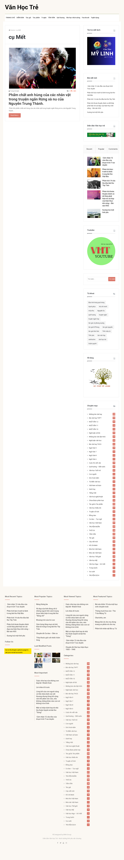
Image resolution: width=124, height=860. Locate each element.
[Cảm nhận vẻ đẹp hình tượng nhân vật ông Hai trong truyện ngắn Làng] (38, 655)
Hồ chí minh (103, 306)
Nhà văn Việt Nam (95, 553)
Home (12, 30)
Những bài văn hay (95, 414)
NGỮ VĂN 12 (93, 422)
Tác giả (28, 17)
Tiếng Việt (92, 493)
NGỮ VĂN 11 (93, 425)
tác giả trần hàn (94, 331)
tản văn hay (101, 335)
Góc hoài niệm (94, 478)
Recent (89, 149)
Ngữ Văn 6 (93, 459)
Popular (101, 149)
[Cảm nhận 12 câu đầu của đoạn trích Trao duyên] (94, 161)
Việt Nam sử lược (95, 485)
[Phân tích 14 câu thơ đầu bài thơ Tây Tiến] (94, 184)
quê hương (92, 315)
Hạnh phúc (92, 306)
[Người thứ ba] (47, 655)
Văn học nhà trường (73, 17)
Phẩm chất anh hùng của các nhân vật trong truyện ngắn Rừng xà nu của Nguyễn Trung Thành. (40, 99)
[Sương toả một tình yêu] (94, 213)
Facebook (85, 17)
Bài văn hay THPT (95, 418)
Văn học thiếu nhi (95, 508)
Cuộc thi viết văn (95, 463)
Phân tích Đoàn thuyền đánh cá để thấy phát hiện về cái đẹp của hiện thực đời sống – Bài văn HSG (100, 105)
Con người (92, 474)
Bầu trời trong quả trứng (96, 302)
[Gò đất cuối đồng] (56, 660)
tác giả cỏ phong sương (96, 323)
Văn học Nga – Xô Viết (97, 564)
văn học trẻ (102, 339)
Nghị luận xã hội (94, 433)
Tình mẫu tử (106, 331)
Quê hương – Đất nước (97, 467)
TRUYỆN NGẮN (94, 527)
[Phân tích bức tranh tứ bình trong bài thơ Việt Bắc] (94, 172)
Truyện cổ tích (94, 512)
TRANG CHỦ (10, 17)
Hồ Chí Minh (93, 545)
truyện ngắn (103, 315)
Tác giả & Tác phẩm (96, 504)
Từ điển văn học (94, 482)
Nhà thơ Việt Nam (95, 549)
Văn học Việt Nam (95, 523)
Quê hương (61, 17)
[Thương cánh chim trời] (38, 666)
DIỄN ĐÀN (20, 17)
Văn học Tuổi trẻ (95, 470)
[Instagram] (66, 843)
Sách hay (92, 489)
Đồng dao (92, 515)
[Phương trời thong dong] (56, 655)
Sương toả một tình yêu (95, 112)
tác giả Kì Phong (94, 327)
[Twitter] (60, 843)
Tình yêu (91, 335)
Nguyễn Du (101, 311)
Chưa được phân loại (96, 500)
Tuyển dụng (95, 17)
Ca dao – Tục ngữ (95, 519)
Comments (113, 149)
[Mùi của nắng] (47, 660)
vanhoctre (92, 339)
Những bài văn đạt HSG (97, 437)
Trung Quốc (93, 568)
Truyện (43, 17)
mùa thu (91, 311)
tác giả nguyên (108, 327)
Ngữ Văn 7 (93, 452)
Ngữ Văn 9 (93, 448)
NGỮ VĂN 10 (93, 429)
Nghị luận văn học (95, 440)
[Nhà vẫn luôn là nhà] (38, 660)
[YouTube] (63, 843)
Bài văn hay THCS (95, 444)
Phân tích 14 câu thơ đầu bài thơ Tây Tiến (101, 99)
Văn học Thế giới (95, 557)
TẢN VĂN (51, 17)
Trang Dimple (14, 91)
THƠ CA (92, 530)
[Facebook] (57, 843)
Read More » (15, 115)
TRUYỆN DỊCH (94, 575)
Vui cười (92, 571)
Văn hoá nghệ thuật (96, 497)
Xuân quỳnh (93, 343)
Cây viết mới (93, 542)
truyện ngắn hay (94, 319)
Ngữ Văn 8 (93, 455)
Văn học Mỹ (93, 560)
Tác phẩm (36, 17)
